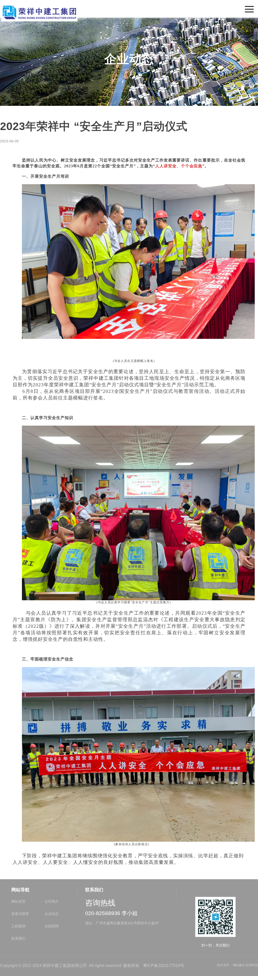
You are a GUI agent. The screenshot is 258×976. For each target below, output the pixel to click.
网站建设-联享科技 (245, 965)
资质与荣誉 (20, 914)
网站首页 (18, 901)
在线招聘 (52, 926)
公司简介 (52, 901)
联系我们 (18, 938)
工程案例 (18, 926)
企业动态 (52, 914)
